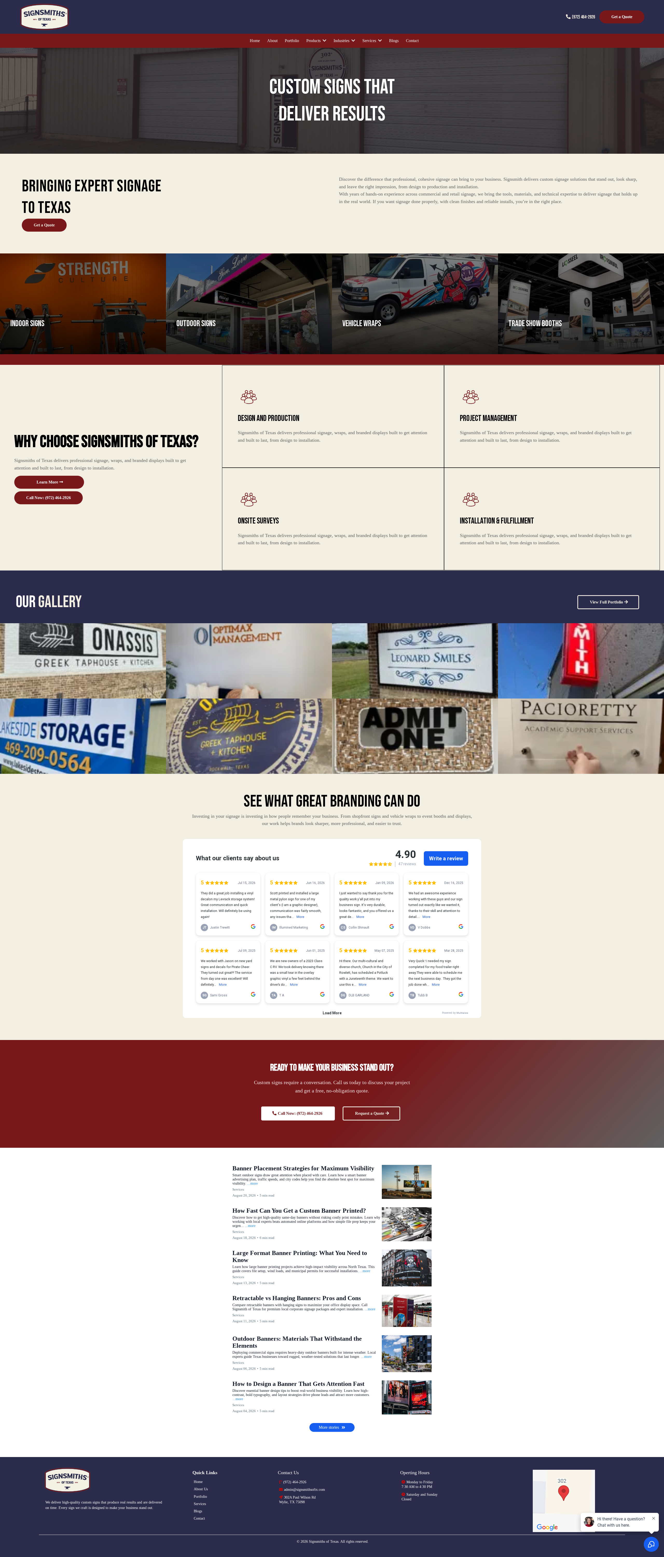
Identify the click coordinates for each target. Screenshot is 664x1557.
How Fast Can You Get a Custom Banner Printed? (299, 1210)
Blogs (198, 1511)
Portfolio (200, 1497)
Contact (199, 1518)
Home (198, 1482)
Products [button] (314, 40)
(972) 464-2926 (583, 17)
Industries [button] (342, 40)
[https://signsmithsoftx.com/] (113, 1480)
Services (200, 1504)
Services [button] (369, 40)
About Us (201, 1489)
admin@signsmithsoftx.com (304, 1490)
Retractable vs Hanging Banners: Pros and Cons (296, 1298)
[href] (564, 1501)
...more (252, 1183)
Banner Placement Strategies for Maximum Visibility (303, 1168)
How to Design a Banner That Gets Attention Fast (298, 1383)
